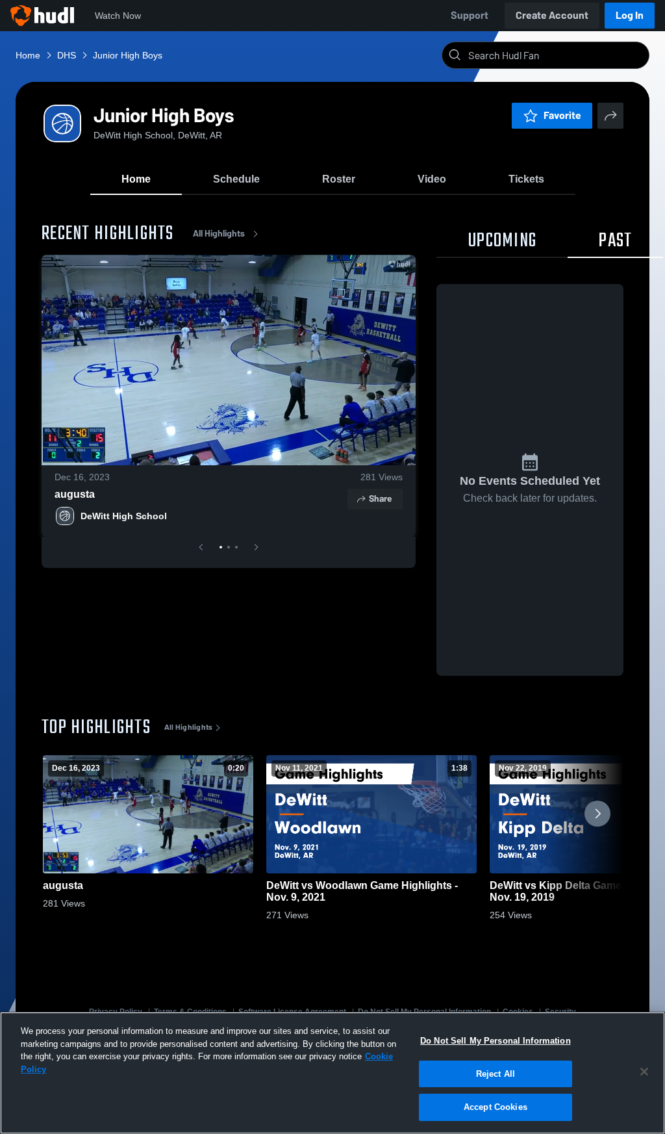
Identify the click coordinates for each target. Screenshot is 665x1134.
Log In (630, 15)
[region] (332, 1073)
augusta (75, 494)
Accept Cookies (495, 1107)
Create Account (552, 15)
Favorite (562, 115)
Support (469, 15)
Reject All (495, 1074)
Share (380, 498)
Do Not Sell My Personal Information (495, 1041)
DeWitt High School (124, 516)
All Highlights (219, 233)
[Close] (644, 1071)
